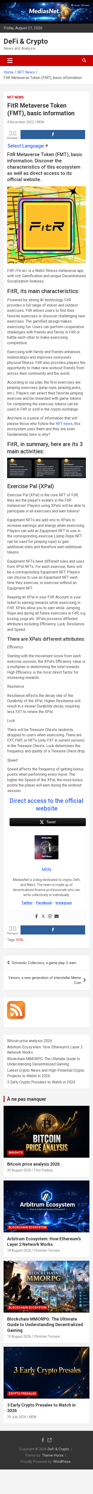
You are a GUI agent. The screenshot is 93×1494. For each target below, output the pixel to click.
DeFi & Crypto (26, 41)
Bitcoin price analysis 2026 (29, 1041)
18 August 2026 (19, 1250)
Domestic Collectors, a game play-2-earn (44, 963)
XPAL (20, 940)
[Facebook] (36, 916)
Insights (16, 1152)
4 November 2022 (20, 122)
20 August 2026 (19, 1170)
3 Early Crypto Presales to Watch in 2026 (41, 1082)
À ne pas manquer (26, 1099)
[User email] (56, 916)
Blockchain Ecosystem (27, 1227)
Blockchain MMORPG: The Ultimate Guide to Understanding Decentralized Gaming (45, 1324)
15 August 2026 (19, 1336)
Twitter (27, 903)
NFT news (64, 423)
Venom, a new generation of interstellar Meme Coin (44, 980)
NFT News (15, 97)
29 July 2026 (16, 1417)
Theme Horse (52, 1455)
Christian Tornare (47, 1250)
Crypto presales (22, 1393)
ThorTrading (43, 1170)
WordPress (62, 1461)
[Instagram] (50, 916)
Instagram (64, 903)
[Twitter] (43, 916)
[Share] (53, 134)
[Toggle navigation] (10, 60)
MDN (40, 122)
